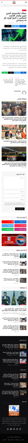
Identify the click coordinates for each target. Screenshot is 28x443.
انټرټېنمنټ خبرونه (11, 440)
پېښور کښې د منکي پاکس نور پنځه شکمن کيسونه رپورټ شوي (11, 352)
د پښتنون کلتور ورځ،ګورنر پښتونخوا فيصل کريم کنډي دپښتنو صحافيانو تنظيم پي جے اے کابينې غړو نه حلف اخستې (10, 361)
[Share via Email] (8, 26)
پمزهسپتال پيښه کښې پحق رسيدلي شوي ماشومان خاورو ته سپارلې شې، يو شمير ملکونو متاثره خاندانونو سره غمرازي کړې (14, 164)
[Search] (2, 2)
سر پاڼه (23, 440)
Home (25, 5)
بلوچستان (4, 440)
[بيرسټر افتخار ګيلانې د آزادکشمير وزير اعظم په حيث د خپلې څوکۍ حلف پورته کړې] (23, 255)
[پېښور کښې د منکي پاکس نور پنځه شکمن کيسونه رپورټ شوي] (23, 354)
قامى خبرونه (24, 10)
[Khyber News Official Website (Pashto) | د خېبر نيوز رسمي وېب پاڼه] (14, 2)
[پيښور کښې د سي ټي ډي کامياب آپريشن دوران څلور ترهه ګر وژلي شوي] (23, 280)
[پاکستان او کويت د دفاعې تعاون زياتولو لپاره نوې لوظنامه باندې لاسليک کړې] (14, 132)
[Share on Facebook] (22, 26)
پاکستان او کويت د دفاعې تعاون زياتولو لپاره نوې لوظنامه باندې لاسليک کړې (14, 141)
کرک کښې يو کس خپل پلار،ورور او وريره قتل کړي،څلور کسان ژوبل (8, 81)
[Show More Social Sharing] (3, 26)
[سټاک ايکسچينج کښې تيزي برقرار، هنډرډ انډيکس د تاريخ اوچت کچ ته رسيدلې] (14, 35)
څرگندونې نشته (16, 23)
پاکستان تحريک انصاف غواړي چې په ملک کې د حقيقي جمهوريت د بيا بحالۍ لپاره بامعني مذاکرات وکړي (20, 82)
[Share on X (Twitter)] (15, 26)
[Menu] (26, 2)
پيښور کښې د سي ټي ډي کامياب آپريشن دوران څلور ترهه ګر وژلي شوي (11, 280)
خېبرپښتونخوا (17, 440)
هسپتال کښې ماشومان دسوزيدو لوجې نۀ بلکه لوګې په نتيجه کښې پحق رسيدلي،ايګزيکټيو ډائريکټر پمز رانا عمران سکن (14, 119)
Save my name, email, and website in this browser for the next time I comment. (14, 204)
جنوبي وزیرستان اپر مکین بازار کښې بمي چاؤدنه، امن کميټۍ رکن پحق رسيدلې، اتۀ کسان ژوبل (10, 263)
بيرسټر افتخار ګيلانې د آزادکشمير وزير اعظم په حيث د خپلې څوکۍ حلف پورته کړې (10, 255)
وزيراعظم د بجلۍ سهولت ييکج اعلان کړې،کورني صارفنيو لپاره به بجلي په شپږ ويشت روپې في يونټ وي (10, 346)
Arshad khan (17, 91)
